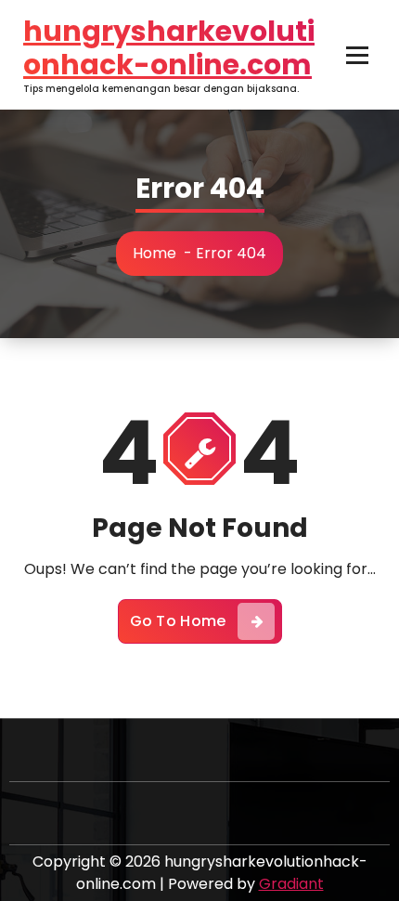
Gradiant (291, 883)
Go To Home (178, 621)
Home (154, 253)
